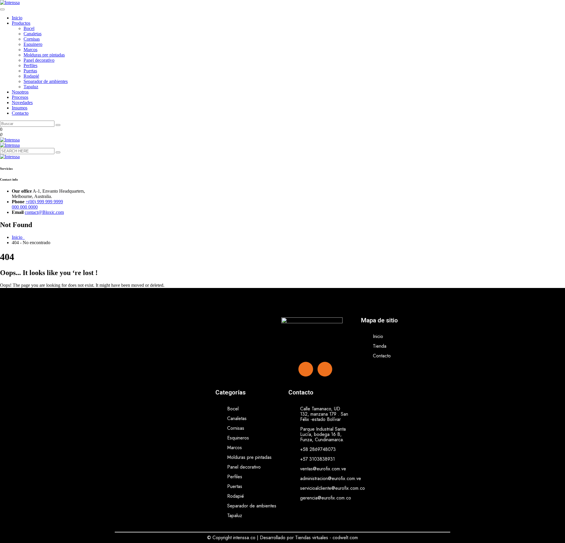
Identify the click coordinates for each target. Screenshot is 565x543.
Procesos (20, 97)
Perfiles (30, 65)
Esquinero (33, 44)
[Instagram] (325, 369)
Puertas (30, 70)
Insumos (19, 107)
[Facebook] (305, 369)
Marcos (30, 49)
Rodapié (31, 76)
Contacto (20, 113)
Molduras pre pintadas (44, 54)
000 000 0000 (25, 206)
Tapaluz (31, 86)
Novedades (22, 102)
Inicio (17, 17)
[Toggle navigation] (2, 9)
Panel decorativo (39, 60)
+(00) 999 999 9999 (44, 201)
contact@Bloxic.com (44, 212)
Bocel (29, 28)
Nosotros (20, 91)
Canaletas (32, 33)
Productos (21, 23)
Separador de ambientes (46, 81)
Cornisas (32, 38)
